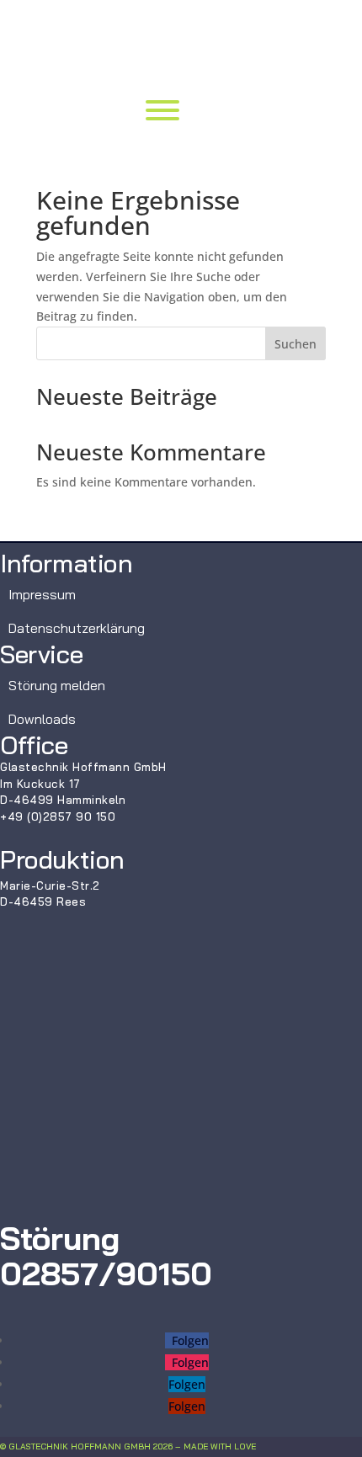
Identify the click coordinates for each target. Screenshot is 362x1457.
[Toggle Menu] (162, 110)
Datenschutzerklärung (76, 627)
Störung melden (56, 685)
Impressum (42, 594)
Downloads (42, 718)
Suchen (295, 344)
